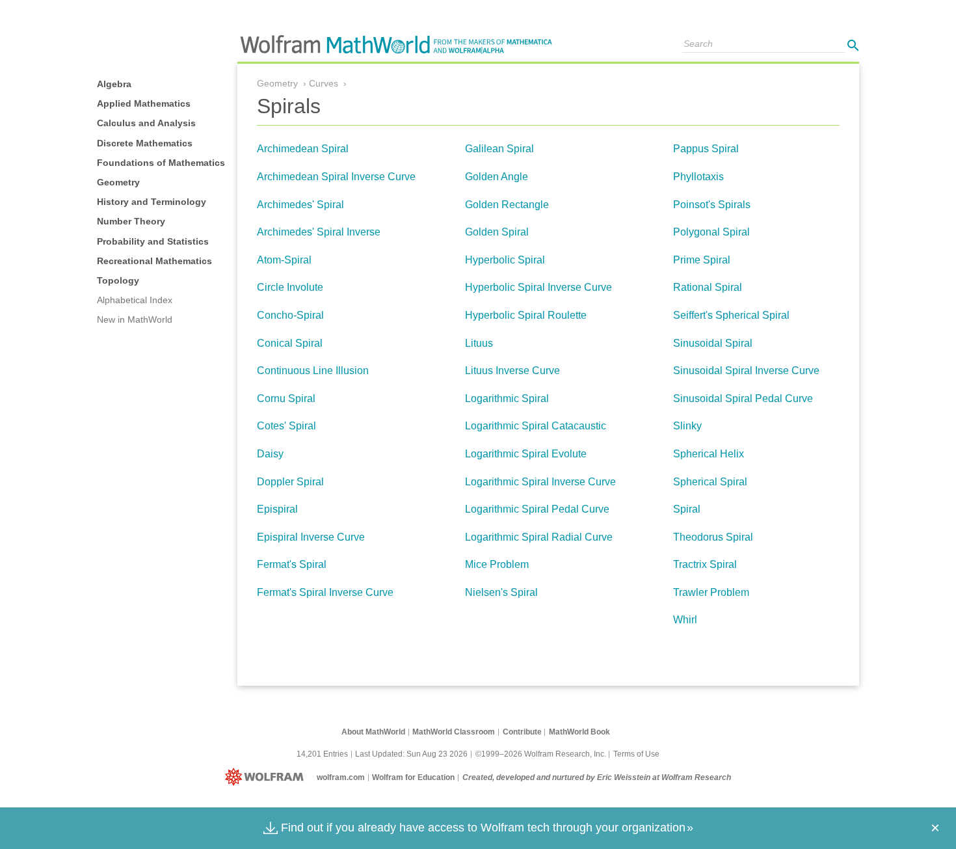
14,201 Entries (322, 754)
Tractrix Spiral (705, 564)
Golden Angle (496, 176)
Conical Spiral (290, 343)
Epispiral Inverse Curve (311, 537)
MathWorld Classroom (453, 731)
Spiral (686, 509)
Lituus (479, 343)
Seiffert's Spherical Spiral (731, 315)
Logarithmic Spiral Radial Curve (539, 537)
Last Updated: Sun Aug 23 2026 (411, 754)
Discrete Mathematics (145, 143)
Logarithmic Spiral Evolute (526, 453)
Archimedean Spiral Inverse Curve (336, 176)
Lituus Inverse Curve (512, 370)
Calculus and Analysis (146, 123)
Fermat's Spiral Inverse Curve (325, 592)
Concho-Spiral (290, 315)
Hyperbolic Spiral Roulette (526, 315)
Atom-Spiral (284, 259)
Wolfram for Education (413, 777)
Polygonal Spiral (711, 231)
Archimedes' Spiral (300, 204)
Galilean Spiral (499, 148)
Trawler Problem (711, 592)
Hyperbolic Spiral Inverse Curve (538, 287)
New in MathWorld (134, 319)
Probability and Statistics (153, 241)
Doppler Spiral (290, 481)
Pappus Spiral (706, 148)
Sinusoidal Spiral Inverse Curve (746, 370)
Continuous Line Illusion (313, 370)
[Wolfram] (267, 777)
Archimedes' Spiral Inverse (318, 231)
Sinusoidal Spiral (712, 343)
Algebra (114, 84)
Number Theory (131, 221)
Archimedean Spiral (303, 148)
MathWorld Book (579, 731)
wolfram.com (341, 777)
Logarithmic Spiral (507, 398)
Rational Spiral (707, 287)
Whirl (685, 619)
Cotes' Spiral (286, 425)
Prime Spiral (701, 259)
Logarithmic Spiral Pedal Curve (537, 509)
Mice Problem (497, 564)
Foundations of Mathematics (161, 162)
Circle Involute (290, 287)
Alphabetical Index (134, 300)
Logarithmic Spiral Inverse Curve (540, 481)
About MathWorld (373, 731)
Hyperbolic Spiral (505, 259)
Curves (323, 83)
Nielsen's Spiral (501, 592)
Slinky (687, 425)
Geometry (118, 182)
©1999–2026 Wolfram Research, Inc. (540, 754)
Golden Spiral (497, 231)
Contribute (522, 731)
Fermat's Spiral (291, 564)
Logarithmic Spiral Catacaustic (535, 425)
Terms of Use (636, 754)
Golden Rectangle (507, 204)
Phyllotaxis (698, 176)
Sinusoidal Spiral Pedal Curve (743, 398)
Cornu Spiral (286, 398)
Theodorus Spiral (713, 537)
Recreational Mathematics (154, 261)
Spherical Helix (708, 453)
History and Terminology (151, 201)
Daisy (270, 453)
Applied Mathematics (144, 103)
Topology (118, 280)
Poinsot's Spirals (711, 204)
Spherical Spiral (710, 481)
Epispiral (277, 509)
